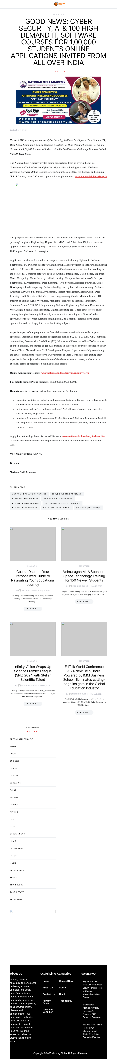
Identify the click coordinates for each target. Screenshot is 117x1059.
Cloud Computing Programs (66, 494)
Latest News (16, 848)
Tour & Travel (17, 892)
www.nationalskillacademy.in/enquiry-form (65, 372)
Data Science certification (58, 499)
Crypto (14, 775)
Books (13, 754)
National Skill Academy (25, 508)
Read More (31, 609)
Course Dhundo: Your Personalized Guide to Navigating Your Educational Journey (33, 578)
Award (13, 746)
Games (13, 826)
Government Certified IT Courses (62, 503)
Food (12, 819)
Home (46, 981)
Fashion (14, 797)
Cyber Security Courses (25, 499)
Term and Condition (48, 1010)
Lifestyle (15, 856)
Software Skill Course (88, 508)
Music (13, 863)
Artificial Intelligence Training (29, 494)
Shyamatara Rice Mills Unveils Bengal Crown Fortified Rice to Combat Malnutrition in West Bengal (92, 989)
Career (13, 768)
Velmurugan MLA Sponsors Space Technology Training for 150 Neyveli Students (84, 576)
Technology (16, 885)
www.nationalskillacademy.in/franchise (83, 436)
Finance (14, 805)
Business (15, 761)
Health (13, 841)
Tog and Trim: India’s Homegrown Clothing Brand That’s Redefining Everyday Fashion (92, 1030)
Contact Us (49, 994)
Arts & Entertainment (22, 739)
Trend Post (16, 899)
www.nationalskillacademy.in (91, 176)
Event (13, 790)
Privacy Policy (47, 1002)
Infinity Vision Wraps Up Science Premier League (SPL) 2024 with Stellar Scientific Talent (33, 673)
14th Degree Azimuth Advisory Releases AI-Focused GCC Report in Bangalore (92, 1010)
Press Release (17, 870)
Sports (14, 877)
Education (58, 14)
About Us (48, 987)
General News (17, 834)
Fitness (14, 812)
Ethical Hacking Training (25, 503)
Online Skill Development (56, 508)
